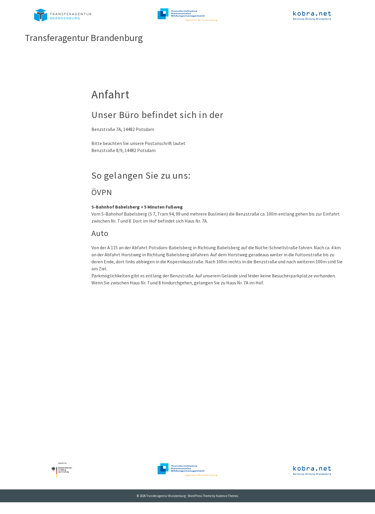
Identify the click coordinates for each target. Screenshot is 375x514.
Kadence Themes (227, 496)
